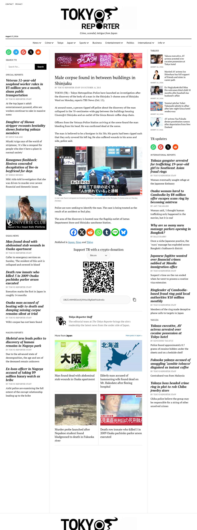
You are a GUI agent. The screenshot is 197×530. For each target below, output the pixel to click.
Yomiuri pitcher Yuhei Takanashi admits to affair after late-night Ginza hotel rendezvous (177, 107)
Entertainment (112, 42)
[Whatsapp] (98, 232)
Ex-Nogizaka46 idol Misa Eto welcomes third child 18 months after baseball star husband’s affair (178, 91)
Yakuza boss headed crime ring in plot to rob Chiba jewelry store (170, 386)
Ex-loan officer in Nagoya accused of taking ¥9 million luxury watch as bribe (24, 374)
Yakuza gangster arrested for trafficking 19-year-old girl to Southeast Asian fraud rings (170, 166)
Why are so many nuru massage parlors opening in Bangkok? (171, 228)
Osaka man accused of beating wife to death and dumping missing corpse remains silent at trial (24, 308)
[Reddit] (90, 232)
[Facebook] (73, 232)
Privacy (19, 4)
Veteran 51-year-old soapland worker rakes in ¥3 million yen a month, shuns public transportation (24, 87)
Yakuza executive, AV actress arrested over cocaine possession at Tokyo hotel (175, 60)
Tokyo (60, 42)
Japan (70, 42)
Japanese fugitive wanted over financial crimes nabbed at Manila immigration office (169, 261)
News (36, 42)
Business (97, 42)
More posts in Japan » (134, 335)
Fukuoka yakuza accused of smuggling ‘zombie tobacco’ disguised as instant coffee (170, 363)
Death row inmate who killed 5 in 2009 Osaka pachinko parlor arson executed (22, 277)
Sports (82, 42)
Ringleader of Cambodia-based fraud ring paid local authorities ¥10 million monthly (170, 295)
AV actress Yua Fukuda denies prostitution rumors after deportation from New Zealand (177, 123)
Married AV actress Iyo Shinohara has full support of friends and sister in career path (177, 75)
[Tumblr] (107, 232)
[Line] (115, 232)
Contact (10, 4)
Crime (48, 42)
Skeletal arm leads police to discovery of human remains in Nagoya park (26, 342)
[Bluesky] (123, 232)
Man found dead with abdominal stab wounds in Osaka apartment (25, 245)
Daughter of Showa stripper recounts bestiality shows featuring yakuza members (25, 127)
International (145, 42)
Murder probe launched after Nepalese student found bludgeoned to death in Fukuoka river (74, 435)
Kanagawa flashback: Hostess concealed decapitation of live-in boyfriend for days (22, 165)
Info (160, 42)
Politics (130, 42)
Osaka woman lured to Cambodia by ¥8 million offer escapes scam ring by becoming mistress (170, 196)
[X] (82, 232)
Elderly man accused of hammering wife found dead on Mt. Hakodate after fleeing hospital (119, 381)
